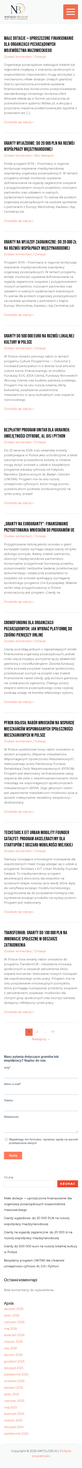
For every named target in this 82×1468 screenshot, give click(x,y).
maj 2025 (10, 1407)
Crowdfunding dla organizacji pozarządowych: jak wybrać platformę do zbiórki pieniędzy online (38, 629)
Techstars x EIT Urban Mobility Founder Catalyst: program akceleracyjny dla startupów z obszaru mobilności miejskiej (38, 839)
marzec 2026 (13, 1341)
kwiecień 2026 (14, 1335)
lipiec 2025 (11, 1394)
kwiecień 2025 (14, 1414)
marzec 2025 (13, 1420)
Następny (41, 1039)
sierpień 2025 (13, 1387)
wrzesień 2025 (14, 1381)
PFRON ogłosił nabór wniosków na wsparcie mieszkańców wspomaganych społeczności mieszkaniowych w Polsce (39, 729)
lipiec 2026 (11, 1315)
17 (53, 1032)
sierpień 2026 (13, 1309)
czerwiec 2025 (14, 1401)
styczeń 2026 (13, 1355)
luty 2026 (10, 1348)
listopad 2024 (14, 1427)
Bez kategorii (44, 155)
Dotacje (40, 57)
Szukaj (8, 1177)
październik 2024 (16, 1433)
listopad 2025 (13, 1368)
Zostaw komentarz (18, 57)
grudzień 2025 (14, 1361)
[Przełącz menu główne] (70, 11)
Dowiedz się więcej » (19, 122)
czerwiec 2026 (14, 1322)
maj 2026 (10, 1328)
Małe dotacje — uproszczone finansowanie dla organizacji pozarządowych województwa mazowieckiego (39, 45)
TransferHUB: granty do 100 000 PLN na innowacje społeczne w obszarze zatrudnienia (35, 939)
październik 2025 (16, 1374)
